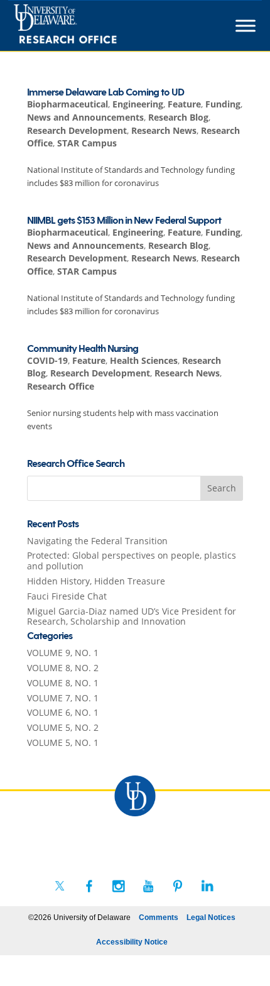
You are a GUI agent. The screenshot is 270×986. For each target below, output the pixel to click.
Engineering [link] (137, 104)
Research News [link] (164, 130)
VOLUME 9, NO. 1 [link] (63, 653)
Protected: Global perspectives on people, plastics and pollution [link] (131, 560)
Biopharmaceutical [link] (67, 104)
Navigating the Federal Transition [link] (97, 541)
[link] (88, 26)
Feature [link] (184, 104)
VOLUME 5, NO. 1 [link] (63, 742)
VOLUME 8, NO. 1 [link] (63, 683)
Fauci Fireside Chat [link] (67, 596)
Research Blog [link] (178, 117)
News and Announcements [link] (85, 117)
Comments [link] (158, 917)
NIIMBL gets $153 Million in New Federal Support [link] (124, 220)
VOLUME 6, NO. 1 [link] (63, 712)
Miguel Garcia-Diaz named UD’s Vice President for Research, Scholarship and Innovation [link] (131, 616)
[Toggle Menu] (245, 26)
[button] (221, 488)
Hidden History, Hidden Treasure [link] (96, 581)
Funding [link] (222, 104)
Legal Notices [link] (210, 917)
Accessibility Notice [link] (132, 942)
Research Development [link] (77, 130)
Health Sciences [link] (144, 360)
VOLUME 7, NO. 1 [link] (63, 698)
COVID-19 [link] (47, 360)
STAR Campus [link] (87, 143)
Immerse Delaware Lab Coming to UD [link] (105, 92)
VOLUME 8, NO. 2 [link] (63, 668)
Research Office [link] (60, 386)
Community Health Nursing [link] (82, 349)
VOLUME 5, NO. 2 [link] (63, 727)
